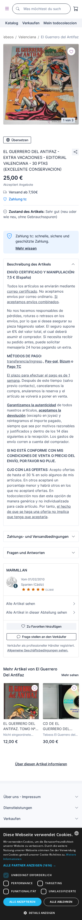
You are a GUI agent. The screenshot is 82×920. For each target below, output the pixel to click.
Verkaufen (31, 23)
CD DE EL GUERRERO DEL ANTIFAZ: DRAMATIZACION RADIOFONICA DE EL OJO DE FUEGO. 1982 (61, 726)
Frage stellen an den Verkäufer (44, 637)
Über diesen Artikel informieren (41, 764)
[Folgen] (71, 51)
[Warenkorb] (76, 9)
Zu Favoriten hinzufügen (44, 626)
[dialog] (41, 874)
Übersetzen (19, 140)
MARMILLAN (16, 570)
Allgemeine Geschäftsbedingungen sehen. (37, 650)
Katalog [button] (11, 23)
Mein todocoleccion (60, 23)
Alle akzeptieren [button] (22, 902)
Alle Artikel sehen (20, 603)
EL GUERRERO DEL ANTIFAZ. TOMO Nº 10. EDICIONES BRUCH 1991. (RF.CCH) (19, 726)
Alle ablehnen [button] (61, 902)
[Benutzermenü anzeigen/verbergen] (6, 9)
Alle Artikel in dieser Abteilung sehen (36, 612)
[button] (41, 264)
